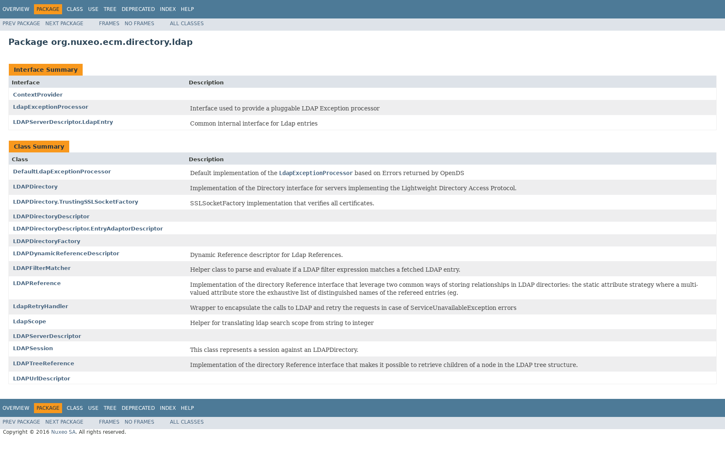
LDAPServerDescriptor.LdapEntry (63, 122)
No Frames (139, 23)
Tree (110, 9)
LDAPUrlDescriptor (41, 378)
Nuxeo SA (63, 432)
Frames (109, 23)
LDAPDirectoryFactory (46, 241)
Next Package (64, 23)
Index (168, 9)
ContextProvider (38, 95)
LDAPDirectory (35, 186)
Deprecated (138, 9)
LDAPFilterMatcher (41, 268)
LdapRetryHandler (40, 306)
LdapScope (29, 321)
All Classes (187, 23)
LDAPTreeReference (43, 363)
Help (187, 9)
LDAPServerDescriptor (47, 336)
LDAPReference (37, 283)
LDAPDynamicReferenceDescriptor (66, 253)
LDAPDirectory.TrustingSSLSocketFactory (75, 202)
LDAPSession (33, 348)
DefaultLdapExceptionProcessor (62, 171)
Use (93, 9)
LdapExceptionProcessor (50, 107)
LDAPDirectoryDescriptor (51, 216)
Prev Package (21, 23)
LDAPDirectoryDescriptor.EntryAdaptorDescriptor (88, 228)
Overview (16, 9)
